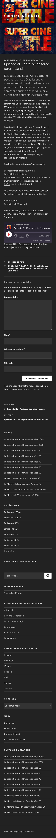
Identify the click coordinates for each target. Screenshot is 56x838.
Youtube (8, 688)
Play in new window (27, 244)
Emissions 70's (16, 262)
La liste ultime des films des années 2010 (23, 445)
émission (46, 177)
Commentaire (11, 297)
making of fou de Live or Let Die (28, 210)
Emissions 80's (11, 540)
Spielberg (25, 268)
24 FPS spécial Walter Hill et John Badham (24, 214)
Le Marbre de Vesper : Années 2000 (21, 495)
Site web (8, 363)
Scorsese (13, 268)
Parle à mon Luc (11, 632)
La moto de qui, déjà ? (14, 621)
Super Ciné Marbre (13, 593)
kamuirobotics (34, 60)
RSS (6, 677)
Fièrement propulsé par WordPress (19, 831)
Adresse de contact (14, 349)
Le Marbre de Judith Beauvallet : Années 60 (25, 489)
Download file (10, 244)
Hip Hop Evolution (12, 177)
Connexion (9, 723)
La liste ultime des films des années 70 (22, 462)
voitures (13, 271)
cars (10, 266)
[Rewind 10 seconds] (16, 236)
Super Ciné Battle (23, 16)
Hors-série (9, 551)
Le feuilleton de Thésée (15, 174)
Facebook (8, 660)
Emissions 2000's (12, 512)
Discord (8, 655)
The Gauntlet (39, 268)
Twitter (7, 683)
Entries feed (10, 728)
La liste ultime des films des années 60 (22, 456)
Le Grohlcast (10, 627)
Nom (7, 335)
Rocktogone (10, 638)
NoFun (7, 184)
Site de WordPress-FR (15, 739)
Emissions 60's (11, 529)
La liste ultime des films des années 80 (22, 467)
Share (47, 240)
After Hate (9, 610)
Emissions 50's (11, 523)
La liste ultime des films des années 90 (22, 473)
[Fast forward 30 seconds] (29, 236)
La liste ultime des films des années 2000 (24, 439)
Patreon (8, 672)
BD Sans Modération (14, 616)
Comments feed (12, 734)
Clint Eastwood (24, 266)
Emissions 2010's (12, 517)
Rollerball (40, 266)
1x (21, 236)
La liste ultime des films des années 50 (22, 450)
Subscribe (37, 240)
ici (27, 194)
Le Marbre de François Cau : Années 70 (22, 484)
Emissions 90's (11, 545)
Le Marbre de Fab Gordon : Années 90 (22, 478)
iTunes (7, 666)
